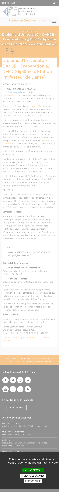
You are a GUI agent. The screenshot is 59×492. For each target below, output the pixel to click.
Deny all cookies (34, 476)
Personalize (33, 481)
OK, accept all (34, 470)
